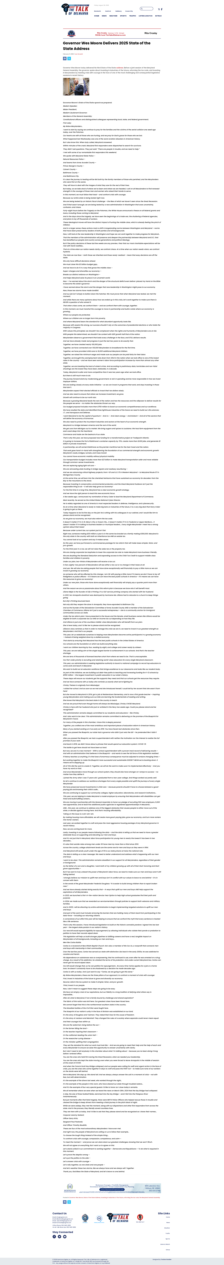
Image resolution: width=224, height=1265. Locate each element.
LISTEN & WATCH (145, 16)
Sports (123, 16)
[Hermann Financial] (112, 1188)
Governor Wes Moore (76, 1197)
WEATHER (113, 16)
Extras (168, 1250)
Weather (167, 1228)
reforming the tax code (131, 1197)
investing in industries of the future (112, 1197)
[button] (159, 9)
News (168, 1222)
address (119, 68)
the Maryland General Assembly (149, 1197)
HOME (96, 16)
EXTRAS (158, 16)
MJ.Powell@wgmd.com (64, 1223)
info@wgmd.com (62, 1217)
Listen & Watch (165, 1244)
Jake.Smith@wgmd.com (64, 1221)
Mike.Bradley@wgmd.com (64, 1219)
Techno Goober (166, 1259)
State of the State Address (92, 1197)
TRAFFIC (132, 16)
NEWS (104, 16)
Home (168, 1217)
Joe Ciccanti (79, 54)
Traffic (168, 1233)
